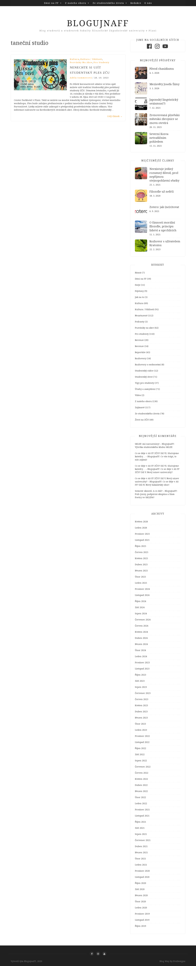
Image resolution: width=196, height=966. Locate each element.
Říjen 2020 (140, 883)
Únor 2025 (140, 577)
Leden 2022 (141, 803)
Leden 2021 (141, 865)
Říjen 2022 (140, 748)
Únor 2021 (140, 858)
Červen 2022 (141, 773)
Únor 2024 (140, 650)
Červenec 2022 (143, 766)
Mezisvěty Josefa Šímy (164, 84)
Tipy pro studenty (144, 383)
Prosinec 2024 (142, 589)
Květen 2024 (141, 632)
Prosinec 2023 (142, 662)
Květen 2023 (141, 705)
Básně (138, 272)
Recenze (139, 340)
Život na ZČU (142, 420)
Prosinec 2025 (142, 534)
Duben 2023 (141, 711)
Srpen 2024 (141, 613)
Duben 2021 (141, 846)
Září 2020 (140, 889)
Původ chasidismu (161, 68)
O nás (148, 3)
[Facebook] (149, 48)
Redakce (135, 3)
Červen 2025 (141, 552)
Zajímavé (140, 407)
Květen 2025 (141, 558)
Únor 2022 (140, 797)
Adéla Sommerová (81, 78)
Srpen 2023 (141, 687)
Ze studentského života (108, 3)
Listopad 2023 (142, 668)
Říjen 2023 (140, 675)
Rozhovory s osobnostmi (148, 364)
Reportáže (140, 352)
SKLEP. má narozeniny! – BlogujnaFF (154, 444)
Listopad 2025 (142, 540)
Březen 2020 (141, 895)
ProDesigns (179, 961)
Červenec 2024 (143, 619)
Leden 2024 (141, 656)
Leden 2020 (141, 907)
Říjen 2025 (140, 546)
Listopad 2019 (142, 920)
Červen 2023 (141, 699)
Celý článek (114, 116)
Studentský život (144, 377)
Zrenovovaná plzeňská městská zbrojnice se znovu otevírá (164, 119)
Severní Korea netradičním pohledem (158, 137)
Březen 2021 (141, 852)
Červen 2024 (141, 626)
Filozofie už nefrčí (161, 191)
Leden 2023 (141, 730)
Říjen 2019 (140, 926)
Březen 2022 (141, 791)
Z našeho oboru (75, 3)
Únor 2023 (140, 724)
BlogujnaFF (98, 23)
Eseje (137, 285)
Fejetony (139, 291)
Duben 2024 (141, 638)
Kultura (74, 59)
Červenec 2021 (143, 840)
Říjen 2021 (140, 822)
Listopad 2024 (142, 595)
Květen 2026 (141, 521)
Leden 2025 (141, 583)
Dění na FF (51, 3)
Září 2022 (140, 754)
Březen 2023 (141, 717)
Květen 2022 (141, 779)
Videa (138, 395)
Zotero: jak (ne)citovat (164, 207)
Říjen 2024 (140, 601)
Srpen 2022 (141, 760)
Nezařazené (141, 315)
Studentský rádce (144, 370)
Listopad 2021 (142, 815)
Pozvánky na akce (81, 62)
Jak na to (139, 297)
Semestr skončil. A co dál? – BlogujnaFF (156, 491)
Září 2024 (140, 607)
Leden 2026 (141, 528)
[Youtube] (165, 48)
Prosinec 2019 (142, 914)
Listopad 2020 (142, 877)
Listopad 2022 (142, 742)
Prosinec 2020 (142, 871)
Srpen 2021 (141, 834)
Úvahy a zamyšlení (145, 389)
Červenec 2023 (143, 693)
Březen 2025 (141, 570)
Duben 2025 (141, 564)
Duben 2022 (141, 785)
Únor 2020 (140, 901)
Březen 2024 (141, 644)
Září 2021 (140, 828)
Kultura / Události (91, 59)
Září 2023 (140, 681)
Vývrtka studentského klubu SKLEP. (154, 447)
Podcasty (139, 321)
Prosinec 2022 (142, 736)
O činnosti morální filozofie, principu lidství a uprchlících (162, 226)
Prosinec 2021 (142, 809)
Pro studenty (101, 62)
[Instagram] (157, 48)
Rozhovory (140, 358)
